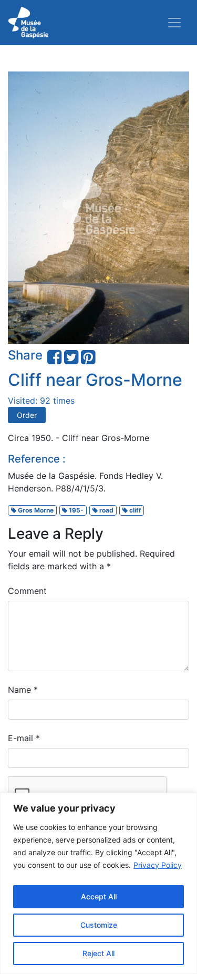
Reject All (98, 953)
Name (23, 689)
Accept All (99, 896)
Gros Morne (35, 510)
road (105, 510)
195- (75, 510)
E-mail (24, 738)
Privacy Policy (157, 864)
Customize (98, 924)
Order (27, 415)
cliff (134, 510)
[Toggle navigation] (174, 23)
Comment (27, 591)
